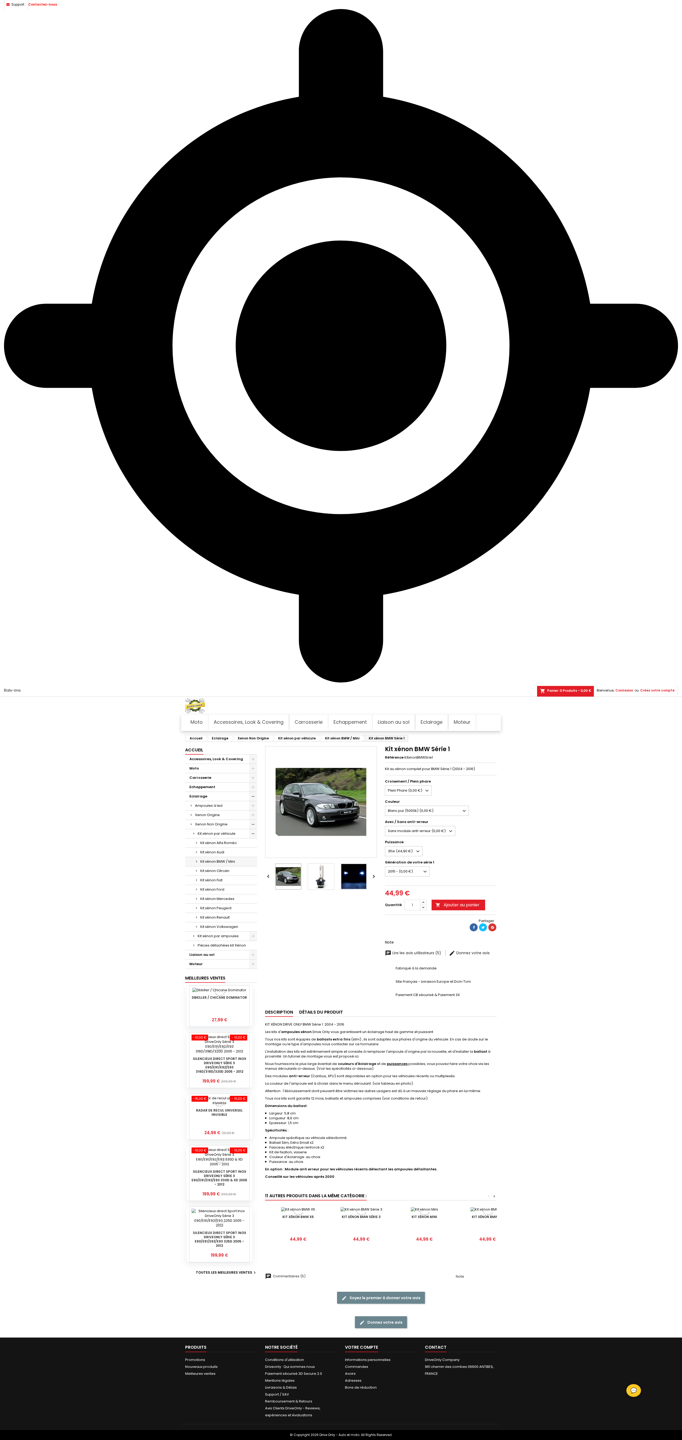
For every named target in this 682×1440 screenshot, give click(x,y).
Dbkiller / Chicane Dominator (219, 997)
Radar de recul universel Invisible (219, 1112)
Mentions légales (280, 1380)
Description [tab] (279, 1012)
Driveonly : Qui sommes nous (290, 1366)
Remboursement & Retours (288, 1401)
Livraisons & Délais (281, 1387)
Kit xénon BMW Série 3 (361, 1217)
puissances (397, 1063)
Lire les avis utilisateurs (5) (416, 953)
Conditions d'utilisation (284, 1359)
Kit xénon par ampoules (218, 936)
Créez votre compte (657, 690)
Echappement (202, 786)
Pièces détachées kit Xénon (222, 945)
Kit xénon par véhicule (217, 833)
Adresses (353, 1380)
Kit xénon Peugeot (216, 908)
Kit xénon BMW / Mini (217, 861)
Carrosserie (200, 777)
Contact (435, 1347)
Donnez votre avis (472, 953)
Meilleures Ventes (205, 978)
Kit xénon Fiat (211, 880)
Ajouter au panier (458, 905)
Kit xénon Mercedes (217, 898)
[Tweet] (483, 927)
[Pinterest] (492, 927)
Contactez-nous (42, 4)
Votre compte (361, 1347)
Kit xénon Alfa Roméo (218, 842)
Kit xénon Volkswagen (219, 926)
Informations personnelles (368, 1359)
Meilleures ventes (200, 1373)
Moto (194, 768)
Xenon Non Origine (211, 824)
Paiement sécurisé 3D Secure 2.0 (293, 1373)
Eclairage (198, 796)
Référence (394, 757)
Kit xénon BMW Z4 (488, 1217)
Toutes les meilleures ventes (226, 1272)
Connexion (624, 690)
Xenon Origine (207, 814)
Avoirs (350, 1373)
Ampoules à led (208, 805)
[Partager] (474, 927)
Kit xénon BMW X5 (298, 1217)
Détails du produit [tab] (321, 1012)
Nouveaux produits (201, 1366)
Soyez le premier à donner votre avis (384, 1298)
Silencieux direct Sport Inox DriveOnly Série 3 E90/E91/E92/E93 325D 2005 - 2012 (219, 1239)
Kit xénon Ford (212, 889)
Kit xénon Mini (424, 1217)
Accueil (194, 750)
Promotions (195, 1359)
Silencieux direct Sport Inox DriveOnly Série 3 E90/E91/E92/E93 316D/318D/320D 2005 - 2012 (219, 1065)
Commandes (356, 1366)
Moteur (196, 963)
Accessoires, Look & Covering (216, 759)
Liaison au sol (201, 954)
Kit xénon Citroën (214, 870)
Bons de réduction (361, 1387)
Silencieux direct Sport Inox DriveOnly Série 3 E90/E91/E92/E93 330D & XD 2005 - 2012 (219, 1178)
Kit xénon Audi (212, 852)
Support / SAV (277, 1394)
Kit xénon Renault (215, 917)
